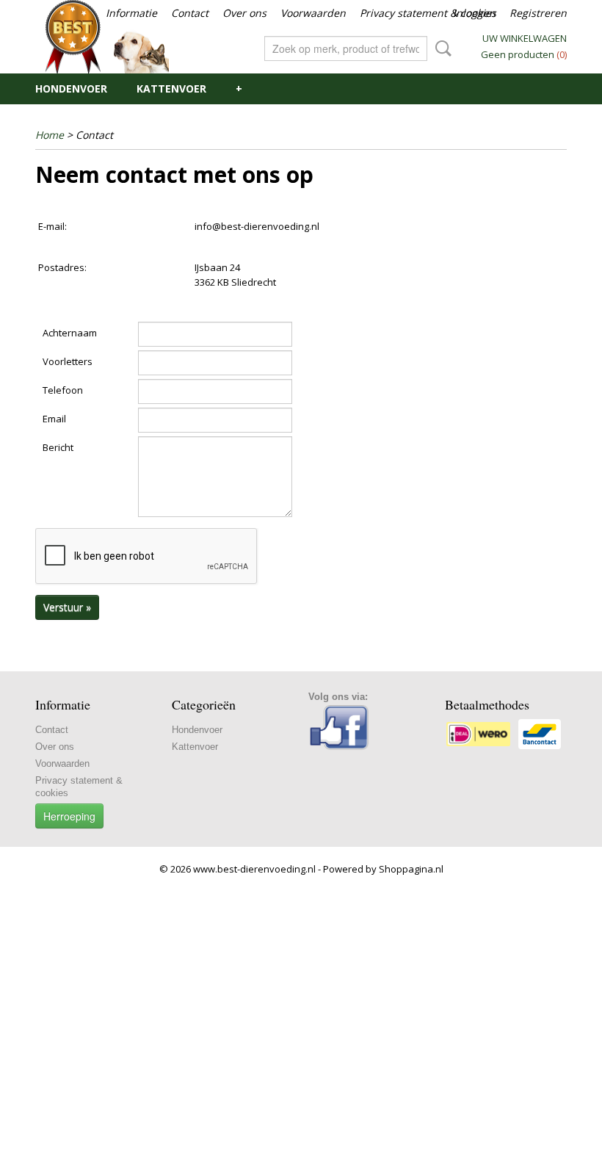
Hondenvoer (71, 88)
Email (54, 418)
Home (49, 135)
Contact (189, 13)
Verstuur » (67, 607)
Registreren (538, 13)
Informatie (131, 13)
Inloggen (474, 13)
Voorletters (68, 361)
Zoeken (440, 48)
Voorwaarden (313, 13)
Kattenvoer (171, 88)
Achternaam (70, 332)
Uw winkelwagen (524, 38)
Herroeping (69, 816)
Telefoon (63, 390)
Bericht (58, 447)
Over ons (244, 13)
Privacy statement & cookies (428, 13)
